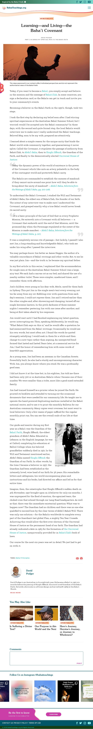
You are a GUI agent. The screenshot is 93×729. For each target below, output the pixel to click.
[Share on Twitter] (2, 90)
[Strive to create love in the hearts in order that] (21, 691)
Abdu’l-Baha (31, 152)
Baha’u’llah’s (65, 532)
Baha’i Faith (16, 432)
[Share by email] (78, 558)
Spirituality (46, 19)
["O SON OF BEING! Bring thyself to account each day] (69, 691)
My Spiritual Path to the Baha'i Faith (53, 40)
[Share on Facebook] (1, 86)
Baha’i (45, 91)
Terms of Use (35, 723)
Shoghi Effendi (53, 152)
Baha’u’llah (51, 94)
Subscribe (53, 714)
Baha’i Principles (23, 558)
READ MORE (15, 592)
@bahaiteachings (44, 675)
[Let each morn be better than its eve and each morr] (46, 691)
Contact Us (7, 723)
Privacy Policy (21, 723)
